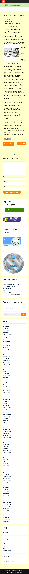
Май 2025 (6, 349)
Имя (4, 176)
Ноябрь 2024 (7, 362)
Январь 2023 (7, 405)
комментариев (8, 548)
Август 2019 (7, 485)
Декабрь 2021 (7, 431)
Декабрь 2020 (7, 452)
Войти (5, 543)
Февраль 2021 (7, 450)
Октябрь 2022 (7, 412)
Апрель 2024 (7, 375)
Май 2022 (6, 420)
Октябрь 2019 (7, 480)
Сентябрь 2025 (7, 345)
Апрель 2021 (7, 446)
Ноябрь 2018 (7, 500)
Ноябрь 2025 (7, 341)
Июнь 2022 (6, 418)
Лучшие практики (8, 288)
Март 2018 (6, 517)
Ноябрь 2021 (7, 433)
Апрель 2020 (7, 467)
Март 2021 (6, 448)
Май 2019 (6, 489)
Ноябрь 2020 (7, 455)
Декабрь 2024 (7, 360)
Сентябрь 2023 (7, 390)
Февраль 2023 (7, 403)
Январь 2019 (7, 495)
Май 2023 (6, 397)
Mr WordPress (7, 307)
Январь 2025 (7, 358)
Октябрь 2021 (7, 435)
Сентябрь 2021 (7, 437)
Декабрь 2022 (7, 407)
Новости (6, 532)
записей (7, 546)
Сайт (4, 186)
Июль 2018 (6, 508)
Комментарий (6, 160)
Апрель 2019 (7, 491)
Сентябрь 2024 (7, 367)
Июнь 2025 (6, 347)
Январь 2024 (7, 382)
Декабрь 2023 (7, 384)
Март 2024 (6, 377)
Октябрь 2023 (7, 388)
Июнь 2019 (6, 487)
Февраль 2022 (7, 427)
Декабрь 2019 (7, 476)
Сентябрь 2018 (7, 504)
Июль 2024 (6, 369)
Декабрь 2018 (7, 498)
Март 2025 (6, 354)
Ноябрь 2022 (7, 410)
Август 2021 (7, 440)
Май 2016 (6, 521)
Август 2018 (7, 506)
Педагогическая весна (9, 286)
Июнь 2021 (6, 442)
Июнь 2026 (6, 326)
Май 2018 (6, 513)
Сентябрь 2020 (7, 459)
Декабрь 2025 (7, 339)
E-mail (4, 181)
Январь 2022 (7, 429)
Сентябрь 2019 (7, 483)
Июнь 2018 (6, 510)
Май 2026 (6, 328)
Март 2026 (6, 332)
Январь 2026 (7, 337)
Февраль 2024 (7, 379)
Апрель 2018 (7, 515)
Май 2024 (6, 373)
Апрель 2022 (7, 422)
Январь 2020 (7, 474)
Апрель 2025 (7, 352)
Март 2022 (6, 425)
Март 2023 (6, 401)
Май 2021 (6, 444)
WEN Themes (19, 572)
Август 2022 (7, 416)
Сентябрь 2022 (7, 414)
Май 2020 (6, 465)
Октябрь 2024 (7, 364)
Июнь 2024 (6, 371)
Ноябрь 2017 (7, 519)
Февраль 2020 (7, 472)
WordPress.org (7, 550)
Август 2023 (7, 392)
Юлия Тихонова (9, 21)
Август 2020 (7, 461)
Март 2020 (6, 470)
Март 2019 (6, 493)
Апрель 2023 (7, 399)
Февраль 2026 (7, 334)
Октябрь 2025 (7, 343)
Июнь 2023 (6, 394)
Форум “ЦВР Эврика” (9, 561)
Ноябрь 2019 (7, 478)
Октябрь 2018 (7, 502)
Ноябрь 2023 (7, 386)
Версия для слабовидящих (15, 209)
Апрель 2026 (7, 330)
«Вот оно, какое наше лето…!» (11, 284)
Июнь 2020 (6, 463)
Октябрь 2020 (7, 457)
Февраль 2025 (7, 356)
